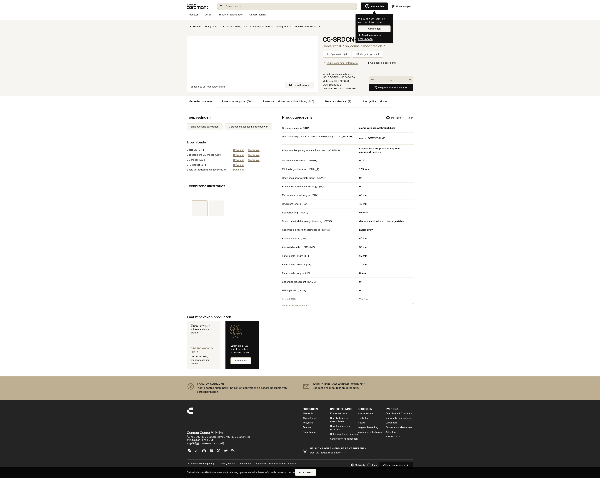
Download (238, 150)
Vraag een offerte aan (370, 432)
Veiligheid (245, 463)
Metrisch (396, 117)
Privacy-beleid (227, 463)
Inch (410, 117)
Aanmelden (240, 360)
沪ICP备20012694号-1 (200, 440)
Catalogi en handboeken (344, 438)
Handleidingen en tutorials (340, 428)
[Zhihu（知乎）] (212, 451)
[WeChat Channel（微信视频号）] (220, 451)
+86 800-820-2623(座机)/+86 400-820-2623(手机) (218, 437)
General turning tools (205, 26)
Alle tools (307, 413)
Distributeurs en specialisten (339, 420)
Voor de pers (392, 436)
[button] (242, 388)
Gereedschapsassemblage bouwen (248, 126)
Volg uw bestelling (368, 427)
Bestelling (363, 418)
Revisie (306, 427)
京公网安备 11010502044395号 (205, 443)
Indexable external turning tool (270, 26)
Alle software (309, 418)
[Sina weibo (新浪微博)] (227, 451)
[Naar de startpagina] (200, 6)
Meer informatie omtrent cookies (276, 472)
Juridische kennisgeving (200, 463)
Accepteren (305, 472)
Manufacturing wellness (398, 418)
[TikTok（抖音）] (198, 451)
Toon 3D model (299, 85)
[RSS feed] (234, 451)
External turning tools (235, 26)
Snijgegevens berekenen (205, 126)
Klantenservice (338, 413)
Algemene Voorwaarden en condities (276, 463)
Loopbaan (391, 422)
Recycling (307, 422)
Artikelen (390, 432)
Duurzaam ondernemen (398, 427)
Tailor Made (309, 432)
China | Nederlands (396, 465)
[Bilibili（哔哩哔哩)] (205, 451)
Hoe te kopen (365, 413)
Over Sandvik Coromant (398, 413)
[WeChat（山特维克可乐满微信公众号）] (190, 451)
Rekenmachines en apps (344, 434)
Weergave (254, 150)
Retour (362, 422)
